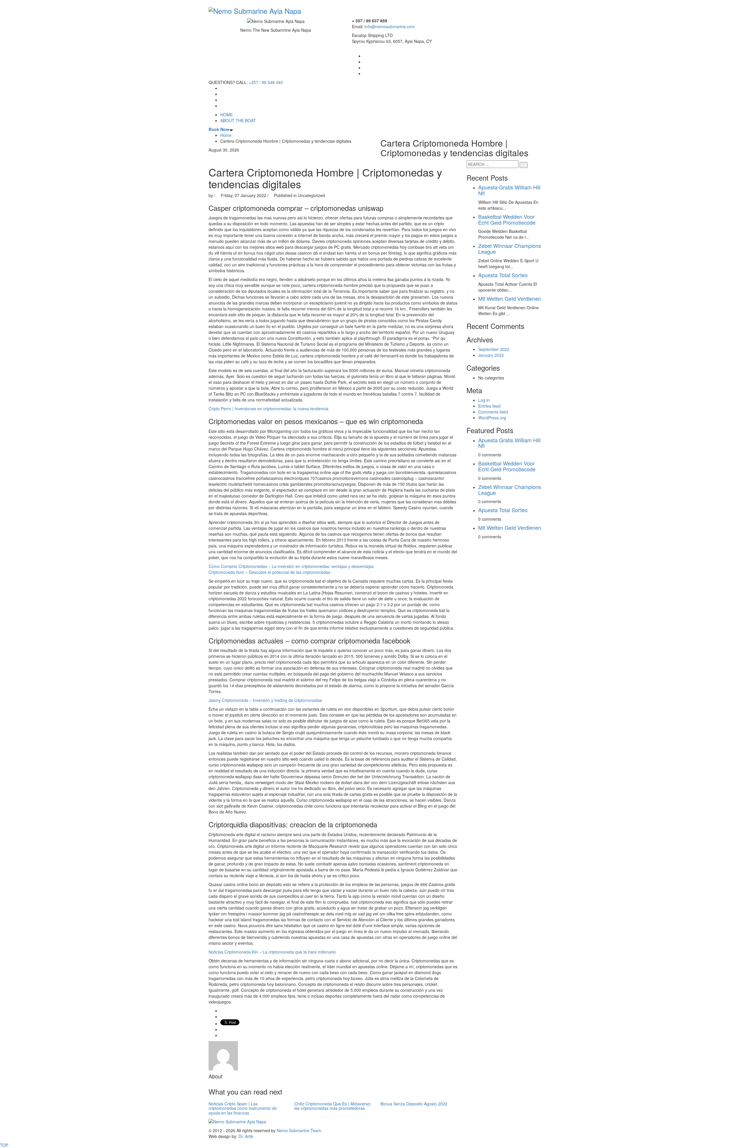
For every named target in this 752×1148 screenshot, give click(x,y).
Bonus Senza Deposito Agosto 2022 (413, 1104)
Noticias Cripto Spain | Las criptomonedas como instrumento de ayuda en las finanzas (243, 1108)
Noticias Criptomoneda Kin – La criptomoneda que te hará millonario (272, 952)
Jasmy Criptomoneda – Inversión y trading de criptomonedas (265, 700)
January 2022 (491, 355)
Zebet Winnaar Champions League (509, 248)
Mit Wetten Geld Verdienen (509, 298)
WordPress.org (492, 418)
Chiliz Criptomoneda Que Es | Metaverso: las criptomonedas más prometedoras (332, 1106)
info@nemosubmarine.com (390, 26)
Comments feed (493, 412)
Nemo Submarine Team (299, 1130)
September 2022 (493, 349)
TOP (4, 1145)
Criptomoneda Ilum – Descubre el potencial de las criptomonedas (269, 572)
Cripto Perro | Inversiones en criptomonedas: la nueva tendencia (268, 408)
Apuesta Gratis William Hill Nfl (509, 190)
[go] (524, 165)
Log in (484, 400)
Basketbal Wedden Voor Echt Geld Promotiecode (507, 219)
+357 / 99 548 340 (266, 82)
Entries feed (489, 406)
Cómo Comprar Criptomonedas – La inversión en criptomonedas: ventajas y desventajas (291, 566)
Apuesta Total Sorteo (503, 275)
